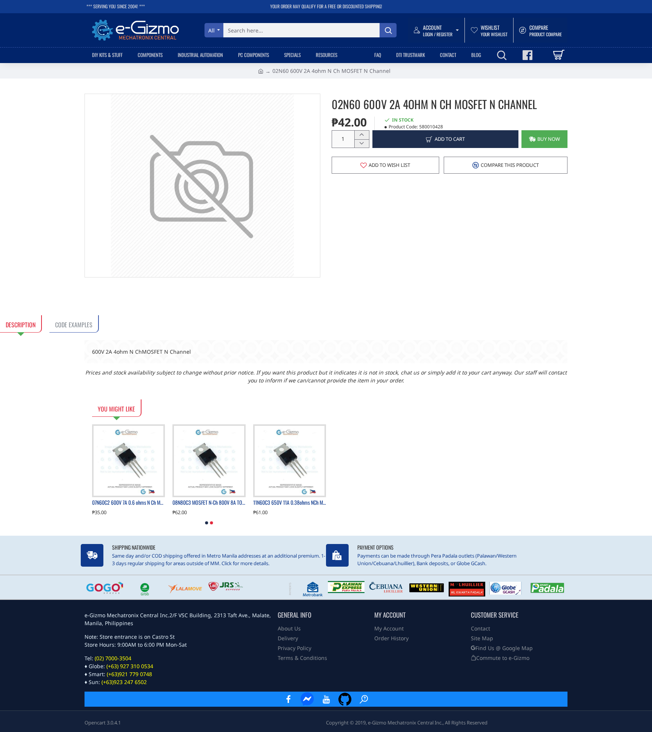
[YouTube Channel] (326, 699)
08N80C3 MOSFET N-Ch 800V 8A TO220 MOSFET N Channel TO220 (208, 502)
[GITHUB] (344, 699)
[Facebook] (288, 699)
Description (20, 324)
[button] (445, 139)
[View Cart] (558, 55)
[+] (361, 135)
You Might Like (116, 408)
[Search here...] (388, 30)
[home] (260, 70)
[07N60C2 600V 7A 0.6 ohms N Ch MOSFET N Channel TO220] (128, 461)
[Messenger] (307, 699)
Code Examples (73, 324)
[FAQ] (363, 699)
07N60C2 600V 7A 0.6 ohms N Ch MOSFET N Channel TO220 (128, 502)
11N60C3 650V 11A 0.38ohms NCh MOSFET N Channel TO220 (289, 502)
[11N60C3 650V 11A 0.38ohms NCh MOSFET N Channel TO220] (289, 461)
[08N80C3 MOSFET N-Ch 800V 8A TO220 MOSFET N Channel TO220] (209, 461)
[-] (361, 143)
